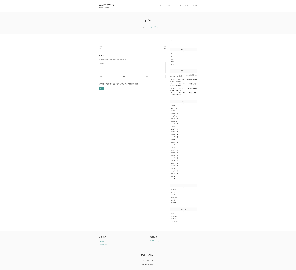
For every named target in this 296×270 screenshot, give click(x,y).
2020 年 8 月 (174, 147)
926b (172, 59)
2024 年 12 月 (174, 118)
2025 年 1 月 (174, 116)
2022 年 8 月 (174, 129)
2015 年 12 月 (174, 171)
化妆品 (173, 195)
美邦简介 (151, 6)
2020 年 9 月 (174, 145)
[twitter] (152, 260)
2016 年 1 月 (174, 168)
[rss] (144, 260)
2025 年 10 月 (174, 108)
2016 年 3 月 (174, 163)
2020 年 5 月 (174, 155)
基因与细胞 (174, 197)
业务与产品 (159, 6)
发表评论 (156, 27)
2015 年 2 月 (174, 179)
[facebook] (148, 260)
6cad (100, 47)
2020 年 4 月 (174, 158)
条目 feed (174, 216)
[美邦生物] (106, 5)
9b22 (172, 56)
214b (164, 47)
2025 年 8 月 (174, 113)
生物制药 (173, 202)
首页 (144, 6)
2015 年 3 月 (174, 176)
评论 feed (174, 218)
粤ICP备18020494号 (155, 241)
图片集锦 (179, 6)
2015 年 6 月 (174, 173)
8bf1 (172, 54)
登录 (172, 213)
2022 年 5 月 (174, 137)
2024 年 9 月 (174, 126)
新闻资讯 (187, 6)
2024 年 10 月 (174, 124)
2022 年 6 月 (174, 134)
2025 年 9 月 (174, 110)
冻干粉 (173, 192)
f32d (172, 61)
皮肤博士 (102, 242)
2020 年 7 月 (174, 150)
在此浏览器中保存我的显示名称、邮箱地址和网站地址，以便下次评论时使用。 (119, 84)
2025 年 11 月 (174, 105)
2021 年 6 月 (174, 142)
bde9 (172, 64)
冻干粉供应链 (103, 244)
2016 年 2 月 (174, 166)
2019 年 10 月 (174, 160)
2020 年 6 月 (174, 152)
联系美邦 (195, 6)
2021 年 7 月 (174, 139)
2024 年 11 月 (174, 121)
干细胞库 (169, 6)
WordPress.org (175, 221)
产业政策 (173, 189)
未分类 (150, 27)
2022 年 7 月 (174, 131)
